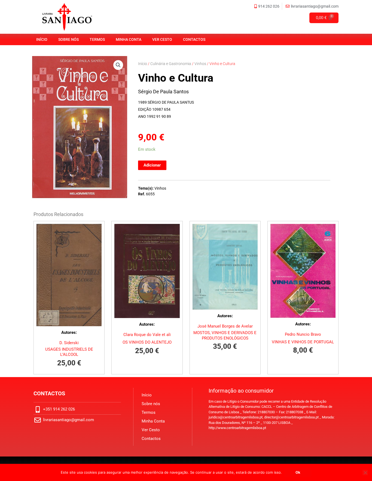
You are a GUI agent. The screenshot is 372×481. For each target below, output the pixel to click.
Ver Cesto (162, 39)
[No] (365, 472)
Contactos (194, 39)
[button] (118, 65)
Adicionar (152, 165)
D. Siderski (69, 342)
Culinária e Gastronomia (170, 63)
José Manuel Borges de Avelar (225, 326)
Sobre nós (68, 39)
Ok (297, 472)
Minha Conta (128, 39)
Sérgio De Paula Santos (163, 91)
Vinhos (200, 63)
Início (41, 39)
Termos (97, 39)
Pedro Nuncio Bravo (303, 334)
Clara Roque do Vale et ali (147, 334)
